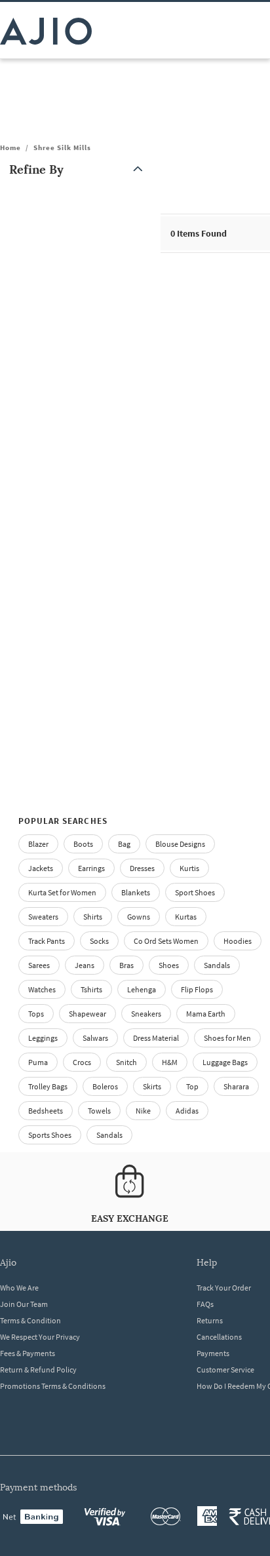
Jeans (84, 965)
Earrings (91, 868)
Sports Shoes (49, 1135)
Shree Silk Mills (62, 147)
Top (192, 1086)
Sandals (217, 965)
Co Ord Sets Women (166, 941)
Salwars (95, 1038)
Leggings (43, 1038)
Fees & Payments (27, 1353)
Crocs (82, 1062)
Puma (38, 1062)
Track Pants (46, 941)
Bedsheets (45, 1111)
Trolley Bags (48, 1086)
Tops (36, 1014)
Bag (124, 844)
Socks (99, 941)
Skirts (152, 1086)
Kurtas (186, 917)
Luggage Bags (225, 1062)
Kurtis (189, 868)
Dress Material (156, 1038)
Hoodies (237, 941)
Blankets (135, 892)
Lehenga (141, 989)
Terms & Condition (30, 1320)
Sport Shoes (195, 892)
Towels (99, 1111)
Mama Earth (205, 1014)
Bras (126, 965)
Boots (83, 844)
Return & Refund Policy (38, 1369)
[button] (78, 169)
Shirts (92, 917)
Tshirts (91, 989)
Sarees (39, 965)
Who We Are (19, 1288)
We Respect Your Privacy (40, 1337)
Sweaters (43, 917)
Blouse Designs (180, 844)
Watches (42, 989)
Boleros (105, 1086)
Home (10, 147)
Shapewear (87, 1014)
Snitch (126, 1062)
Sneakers (146, 1014)
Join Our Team (24, 1304)
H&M (170, 1062)
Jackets (40, 868)
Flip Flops (197, 989)
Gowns (138, 917)
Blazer (38, 844)
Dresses (142, 868)
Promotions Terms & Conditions (53, 1386)
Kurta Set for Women (62, 892)
